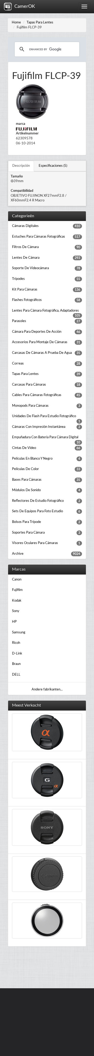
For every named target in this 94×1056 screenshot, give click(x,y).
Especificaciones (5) (53, 166)
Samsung (18, 632)
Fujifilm (17, 590)
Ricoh (16, 643)
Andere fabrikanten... (47, 689)
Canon (16, 579)
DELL (16, 674)
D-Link (17, 653)
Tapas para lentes (40, 22)
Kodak (16, 600)
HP (14, 621)
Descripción (21, 166)
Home (16, 22)
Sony (15, 611)
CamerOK (23, 6)
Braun (16, 664)
